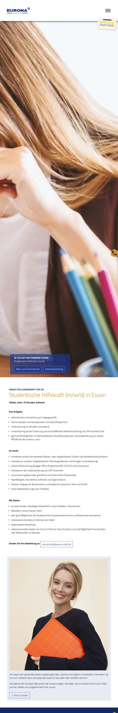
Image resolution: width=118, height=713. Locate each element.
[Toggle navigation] (108, 10)
